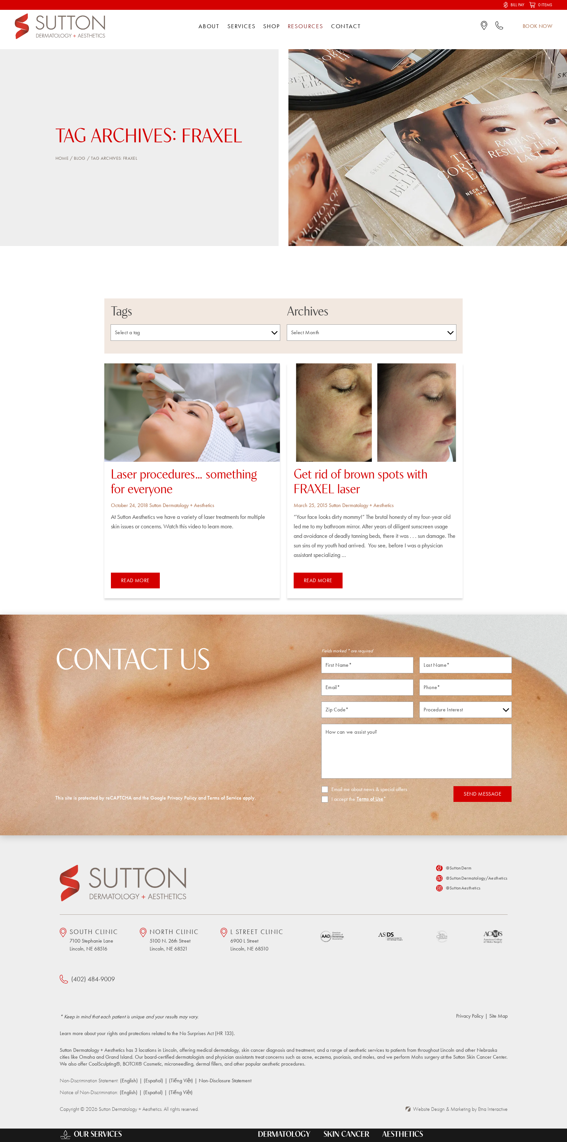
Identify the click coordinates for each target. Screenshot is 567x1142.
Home (62, 158)
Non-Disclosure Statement (225, 1080)
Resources (305, 26)
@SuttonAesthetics (463, 888)
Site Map (498, 1015)
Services (241, 26)
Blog (79, 158)
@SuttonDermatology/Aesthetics (476, 878)
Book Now (537, 26)
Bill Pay (517, 5)
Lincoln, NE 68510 (257, 940)
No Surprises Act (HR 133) (206, 1033)
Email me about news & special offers (369, 789)
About (209, 26)
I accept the (338, 799)
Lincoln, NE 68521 (174, 940)
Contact (346, 26)
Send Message (482, 793)
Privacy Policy (182, 797)
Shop (271, 26)
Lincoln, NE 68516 (94, 940)
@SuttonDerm (459, 868)
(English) (129, 1080)
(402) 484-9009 (93, 979)
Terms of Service (224, 797)
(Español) (153, 1080)
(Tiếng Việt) (181, 1080)
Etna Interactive (493, 1109)
